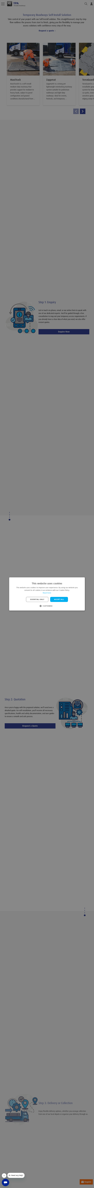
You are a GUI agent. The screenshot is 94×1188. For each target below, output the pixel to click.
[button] (47, 606)
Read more (47, 593)
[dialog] (47, 594)
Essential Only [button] (37, 599)
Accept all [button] (59, 599)
